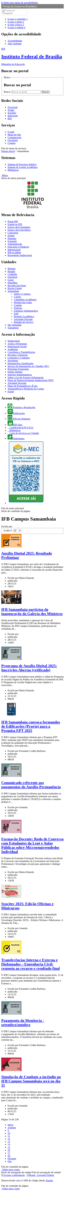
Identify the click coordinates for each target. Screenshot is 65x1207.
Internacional (14, 249)
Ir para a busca (16, 24)
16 (9, 1150)
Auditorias (13, 349)
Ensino (11, 235)
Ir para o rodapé (16, 27)
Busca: (7, 91)
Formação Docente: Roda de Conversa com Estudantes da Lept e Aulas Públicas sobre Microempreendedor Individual (32, 845)
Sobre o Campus (22, 294)
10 (9, 1133)
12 (9, 1139)
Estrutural (12, 277)
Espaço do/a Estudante (19, 227)
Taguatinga (13, 327)
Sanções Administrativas (20, 374)
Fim (10, 1161)
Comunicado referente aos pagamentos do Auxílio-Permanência (31, 785)
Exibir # (8, 530)
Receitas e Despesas (18, 355)
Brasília (11, 271)
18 (9, 1155)
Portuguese (7, 13)
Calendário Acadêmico (25, 299)
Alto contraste (14, 43)
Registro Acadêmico (24, 316)
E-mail (11, 131)
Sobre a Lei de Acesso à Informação (26, 377)
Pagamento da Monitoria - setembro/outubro (22, 1022)
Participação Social (17, 346)
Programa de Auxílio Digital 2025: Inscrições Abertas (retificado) (29, 668)
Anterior (12, 1127)
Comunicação (14, 137)
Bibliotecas (13, 170)
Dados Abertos (15, 372)
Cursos (17, 296)
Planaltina (12, 282)
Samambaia (13, 291)
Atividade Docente (23, 319)
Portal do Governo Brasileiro (20, 6)
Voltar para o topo (10, 1169)
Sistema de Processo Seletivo (22, 164)
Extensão (12, 241)
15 (9, 1147)
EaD (16, 313)
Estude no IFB (15, 224)
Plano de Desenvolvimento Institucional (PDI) (30, 380)
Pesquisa (12, 238)
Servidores (13, 360)
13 (9, 1141)
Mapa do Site (14, 134)
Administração (15, 244)
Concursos (13, 232)
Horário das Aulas (23, 302)
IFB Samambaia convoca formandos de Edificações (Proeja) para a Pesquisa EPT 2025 (30, 726)
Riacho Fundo (15, 288)
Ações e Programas (17, 343)
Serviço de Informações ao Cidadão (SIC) (28, 366)
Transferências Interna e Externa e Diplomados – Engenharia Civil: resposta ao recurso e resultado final (30, 964)
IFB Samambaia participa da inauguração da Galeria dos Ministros (32, 611)
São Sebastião (14, 325)
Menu (4, 175)
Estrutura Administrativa (26, 310)
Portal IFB (13, 221)
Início (10, 1124)
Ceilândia (12, 274)
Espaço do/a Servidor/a (19, 230)
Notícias (18, 308)
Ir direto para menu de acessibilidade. (19, 2)
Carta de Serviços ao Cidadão (24, 433)
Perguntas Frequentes (18, 369)
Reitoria (11, 268)
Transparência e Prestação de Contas (26, 388)
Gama (11, 280)
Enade (11, 391)
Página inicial (8, 151)
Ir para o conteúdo (18, 19)
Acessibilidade (15, 40)
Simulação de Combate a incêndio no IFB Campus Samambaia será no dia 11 (31, 1081)
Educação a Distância (18, 246)
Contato (11, 143)
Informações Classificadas (20, 363)
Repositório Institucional (20, 255)
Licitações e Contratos (19, 357)
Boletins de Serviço (23, 322)
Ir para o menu (16, 21)
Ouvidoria (13, 140)
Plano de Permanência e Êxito (22, 386)
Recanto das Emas (17, 285)
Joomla (49, 1180)
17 (9, 1153)
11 (9, 1136)
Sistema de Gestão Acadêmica (23, 167)
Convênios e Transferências (21, 352)
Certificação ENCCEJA (21, 427)
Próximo (12, 1158)
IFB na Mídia (14, 252)
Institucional (14, 341)
